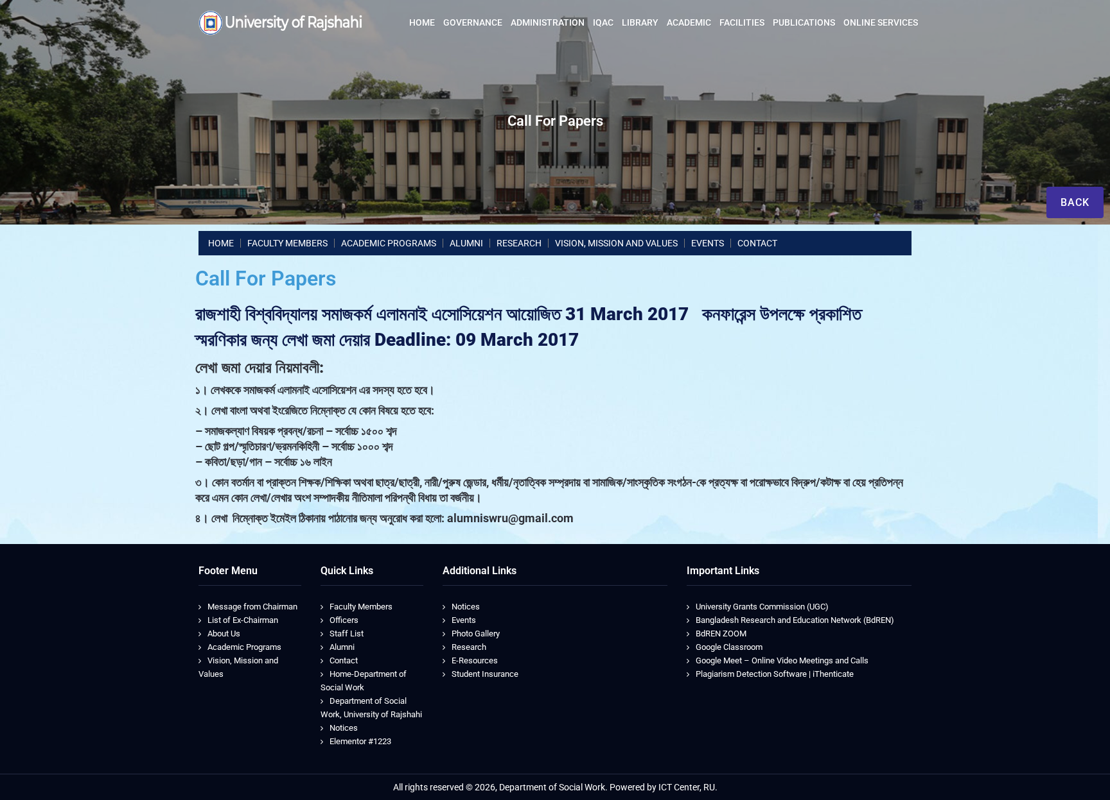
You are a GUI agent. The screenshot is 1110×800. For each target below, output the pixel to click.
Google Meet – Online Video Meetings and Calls (782, 660)
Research (469, 647)
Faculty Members (361, 606)
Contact (344, 660)
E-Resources (475, 660)
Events (464, 620)
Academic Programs (244, 647)
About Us (223, 633)
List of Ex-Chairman (242, 620)
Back (1075, 202)
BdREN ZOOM (721, 633)
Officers (344, 620)
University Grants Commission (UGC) (762, 606)
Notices (344, 728)
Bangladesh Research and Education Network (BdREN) (795, 620)
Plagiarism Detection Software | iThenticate (775, 674)
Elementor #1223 (360, 741)
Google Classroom (729, 647)
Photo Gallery (476, 633)
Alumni (342, 647)
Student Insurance (485, 674)
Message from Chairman (252, 606)
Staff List (347, 633)
